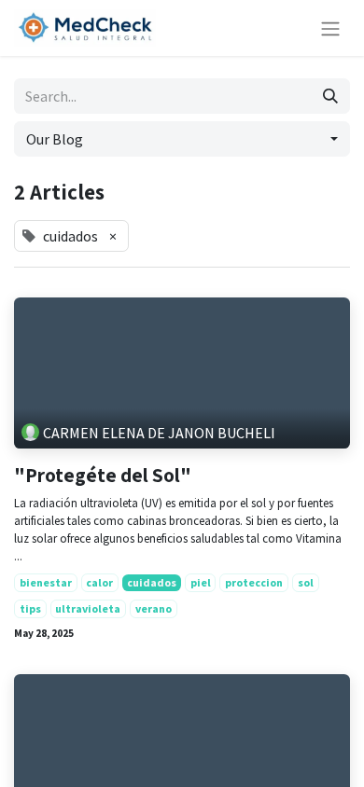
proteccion (254, 582)
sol (306, 582)
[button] (182, 139)
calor (99, 582)
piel (200, 582)
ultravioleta (87, 608)
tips (30, 608)
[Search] (330, 96)
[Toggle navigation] (330, 27)
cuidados (151, 582)
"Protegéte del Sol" (102, 475)
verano (153, 608)
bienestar (46, 582)
